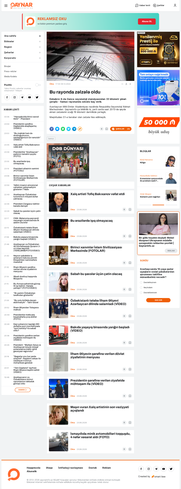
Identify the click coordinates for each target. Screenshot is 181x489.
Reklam (106, 467)
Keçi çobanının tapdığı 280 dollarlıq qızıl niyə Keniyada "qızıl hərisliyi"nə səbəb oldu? (26, 327)
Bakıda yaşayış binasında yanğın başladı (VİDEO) (25, 238)
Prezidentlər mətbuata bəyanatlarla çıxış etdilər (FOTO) (25, 317)
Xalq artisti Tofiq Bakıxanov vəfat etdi (26, 146)
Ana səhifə (10, 36)
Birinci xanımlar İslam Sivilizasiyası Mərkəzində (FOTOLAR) (25, 178)
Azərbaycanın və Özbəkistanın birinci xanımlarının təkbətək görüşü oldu (23, 380)
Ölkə (72, 210)
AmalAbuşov (145, 194)
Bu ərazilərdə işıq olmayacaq (21, 162)
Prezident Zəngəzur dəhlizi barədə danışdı (26, 205)
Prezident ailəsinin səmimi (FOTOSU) (26, 170)
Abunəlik (32, 471)
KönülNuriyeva (146, 160)
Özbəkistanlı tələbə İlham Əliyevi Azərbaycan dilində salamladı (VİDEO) (26, 230)
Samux (51, 139)
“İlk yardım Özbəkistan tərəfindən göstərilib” (24, 294)
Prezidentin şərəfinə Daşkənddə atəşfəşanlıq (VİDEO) (24, 126)
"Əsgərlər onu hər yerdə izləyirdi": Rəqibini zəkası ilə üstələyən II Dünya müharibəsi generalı (27, 359)
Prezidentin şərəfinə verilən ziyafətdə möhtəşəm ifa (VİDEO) (26, 338)
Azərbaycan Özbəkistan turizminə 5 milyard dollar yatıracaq (25, 197)
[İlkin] (126, 84)
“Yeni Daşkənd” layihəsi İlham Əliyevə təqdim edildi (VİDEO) (26, 370)
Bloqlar (7, 66)
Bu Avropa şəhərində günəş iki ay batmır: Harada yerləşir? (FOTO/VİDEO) (26, 286)
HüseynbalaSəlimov (148, 176)
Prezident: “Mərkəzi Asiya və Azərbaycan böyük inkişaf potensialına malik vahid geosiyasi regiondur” (27, 348)
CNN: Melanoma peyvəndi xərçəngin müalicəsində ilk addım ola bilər (26, 220)
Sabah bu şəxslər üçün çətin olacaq (27, 212)
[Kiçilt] (122, 84)
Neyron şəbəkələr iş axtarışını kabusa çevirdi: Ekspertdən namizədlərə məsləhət (25, 259)
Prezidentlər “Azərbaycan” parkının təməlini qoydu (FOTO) (26, 154)
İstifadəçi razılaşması (70, 467)
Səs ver (158, 300)
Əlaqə (49, 467)
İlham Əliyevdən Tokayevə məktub (26, 309)
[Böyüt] (130, 84)
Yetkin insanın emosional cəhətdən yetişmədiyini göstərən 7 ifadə (25, 187)
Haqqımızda (33, 467)
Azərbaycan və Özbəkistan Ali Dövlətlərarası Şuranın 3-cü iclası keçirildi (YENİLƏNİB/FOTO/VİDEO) (26, 247)
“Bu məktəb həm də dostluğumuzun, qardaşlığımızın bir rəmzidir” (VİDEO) (27, 136)
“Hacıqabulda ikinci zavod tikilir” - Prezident (26, 118)
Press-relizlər (10, 71)
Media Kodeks (10, 76)
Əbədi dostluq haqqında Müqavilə (25, 278)
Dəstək (93, 467)
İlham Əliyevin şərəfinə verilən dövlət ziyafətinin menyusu (25, 269)
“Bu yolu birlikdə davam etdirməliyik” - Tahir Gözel (25, 301)
